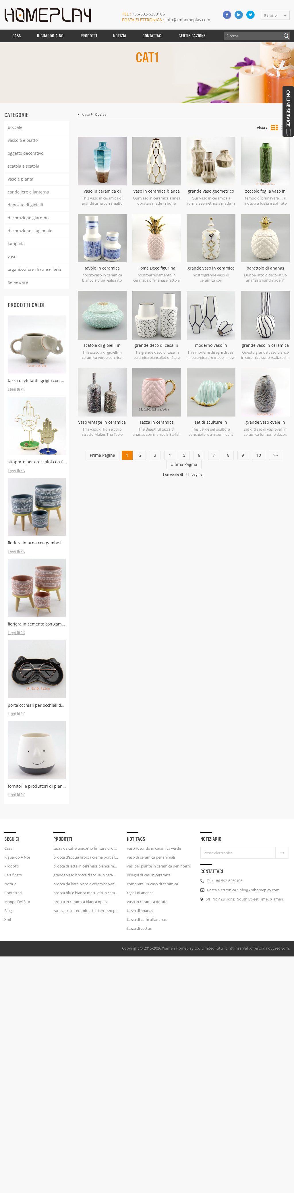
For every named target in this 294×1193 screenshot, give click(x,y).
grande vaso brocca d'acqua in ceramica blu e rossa (85, 875)
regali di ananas (140, 892)
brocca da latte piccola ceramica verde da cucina (85, 883)
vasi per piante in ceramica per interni (159, 866)
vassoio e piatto (23, 140)
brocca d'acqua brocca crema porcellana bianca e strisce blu (85, 857)
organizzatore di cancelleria (34, 269)
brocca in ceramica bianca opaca (80, 901)
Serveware (18, 282)
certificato (13, 875)
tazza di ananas (140, 910)
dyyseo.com (278, 948)
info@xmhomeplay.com (166, 19)
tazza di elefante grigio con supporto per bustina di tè (37, 380)
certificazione (192, 36)
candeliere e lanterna (28, 192)
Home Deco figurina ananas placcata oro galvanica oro (156, 268)
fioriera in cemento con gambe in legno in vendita (37, 624)
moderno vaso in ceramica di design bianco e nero (211, 345)
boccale (15, 127)
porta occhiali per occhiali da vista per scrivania (37, 705)
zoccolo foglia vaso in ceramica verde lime (265, 191)
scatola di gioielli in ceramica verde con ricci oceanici (102, 345)
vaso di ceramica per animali (151, 857)
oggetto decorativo (25, 153)
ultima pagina (184, 464)
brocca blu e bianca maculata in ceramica (85, 892)
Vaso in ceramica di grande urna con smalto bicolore (102, 191)
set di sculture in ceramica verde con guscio (211, 422)
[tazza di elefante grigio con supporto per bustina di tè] (37, 344)
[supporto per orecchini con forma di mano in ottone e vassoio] (37, 426)
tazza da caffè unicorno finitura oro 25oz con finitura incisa (85, 848)
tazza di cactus (139, 928)
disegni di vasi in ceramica (149, 875)
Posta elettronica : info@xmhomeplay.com (243, 889)
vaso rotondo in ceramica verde (154, 848)
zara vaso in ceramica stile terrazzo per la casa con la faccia (85, 910)
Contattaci (152, 36)
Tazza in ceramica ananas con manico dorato (156, 422)
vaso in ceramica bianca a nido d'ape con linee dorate (157, 191)
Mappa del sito (17, 901)
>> (275, 455)
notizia (119, 36)
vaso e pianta (20, 179)
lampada (16, 243)
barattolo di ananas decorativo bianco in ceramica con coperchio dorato (265, 268)
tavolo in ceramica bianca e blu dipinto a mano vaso (102, 268)
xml (7, 919)
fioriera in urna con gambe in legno (37, 542)
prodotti (11, 866)
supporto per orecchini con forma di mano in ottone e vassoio (37, 461)
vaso (12, 256)
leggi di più (16, 389)
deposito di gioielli (25, 205)
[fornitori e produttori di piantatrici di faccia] (37, 750)
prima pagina (102, 455)
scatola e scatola (23, 166)
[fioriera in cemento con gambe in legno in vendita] (37, 588)
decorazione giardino (28, 217)
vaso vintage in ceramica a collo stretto (102, 422)
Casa (16, 36)
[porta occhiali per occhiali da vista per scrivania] (37, 669)
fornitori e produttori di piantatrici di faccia (37, 786)
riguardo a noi (51, 36)
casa (8, 848)
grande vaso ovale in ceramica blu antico (265, 422)
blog (8, 910)
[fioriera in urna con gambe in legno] (37, 507)
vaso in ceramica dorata (147, 901)
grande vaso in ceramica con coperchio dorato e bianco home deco (211, 268)
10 (258, 455)
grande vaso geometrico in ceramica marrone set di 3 (211, 191)
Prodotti (89, 36)
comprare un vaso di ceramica (152, 883)
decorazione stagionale (30, 230)
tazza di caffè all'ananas (147, 919)
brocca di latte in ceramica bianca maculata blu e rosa (85, 866)
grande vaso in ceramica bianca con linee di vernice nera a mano (265, 345)
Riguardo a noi (17, 857)
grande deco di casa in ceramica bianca (156, 345)
